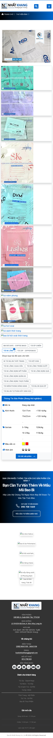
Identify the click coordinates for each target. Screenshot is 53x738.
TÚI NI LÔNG (8, 351)
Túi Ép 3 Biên (26, 690)
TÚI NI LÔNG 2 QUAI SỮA (13, 366)
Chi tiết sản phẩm (25, 456)
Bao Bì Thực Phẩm (26, 701)
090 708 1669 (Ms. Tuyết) (31, 630)
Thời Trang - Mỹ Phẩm (26, 695)
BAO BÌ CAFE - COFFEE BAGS (14, 346)
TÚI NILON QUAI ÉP (38, 386)
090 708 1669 (28, 507)
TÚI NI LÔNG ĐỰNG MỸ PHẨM (15, 371)
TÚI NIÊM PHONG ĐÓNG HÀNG (15, 386)
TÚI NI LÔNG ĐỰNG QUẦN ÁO (14, 376)
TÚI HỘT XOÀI (33, 361)
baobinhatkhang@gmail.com (27, 653)
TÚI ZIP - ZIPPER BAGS (26, 351)
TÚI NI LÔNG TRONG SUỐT (37, 366)
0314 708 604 (26, 659)
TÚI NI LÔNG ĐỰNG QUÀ (40, 371)
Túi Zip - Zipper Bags (26, 681)
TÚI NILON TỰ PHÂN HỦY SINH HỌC (17, 391)
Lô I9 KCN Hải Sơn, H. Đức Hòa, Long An (26, 624)
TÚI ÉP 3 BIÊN (35, 346)
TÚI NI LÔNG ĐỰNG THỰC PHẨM (16, 381)
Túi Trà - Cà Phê (26, 698)
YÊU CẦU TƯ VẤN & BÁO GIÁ (27, 514)
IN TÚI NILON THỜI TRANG (13, 361)
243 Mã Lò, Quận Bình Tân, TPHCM (26, 617)
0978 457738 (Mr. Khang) (29, 632)
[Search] (36, 6)
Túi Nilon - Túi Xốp (26, 684)
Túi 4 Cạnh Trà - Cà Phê (26, 687)
